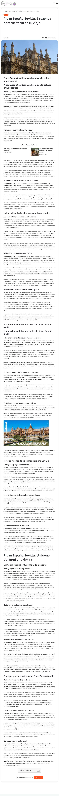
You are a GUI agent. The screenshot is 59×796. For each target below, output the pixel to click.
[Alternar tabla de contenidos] (37, 770)
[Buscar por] (54, 4)
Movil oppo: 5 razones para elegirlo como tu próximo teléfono (46, 150)
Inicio (5, 11)
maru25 (6, 37)
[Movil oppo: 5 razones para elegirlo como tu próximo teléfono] (35, 152)
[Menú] (57, 4)
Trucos (9, 11)
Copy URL (38, 777)
